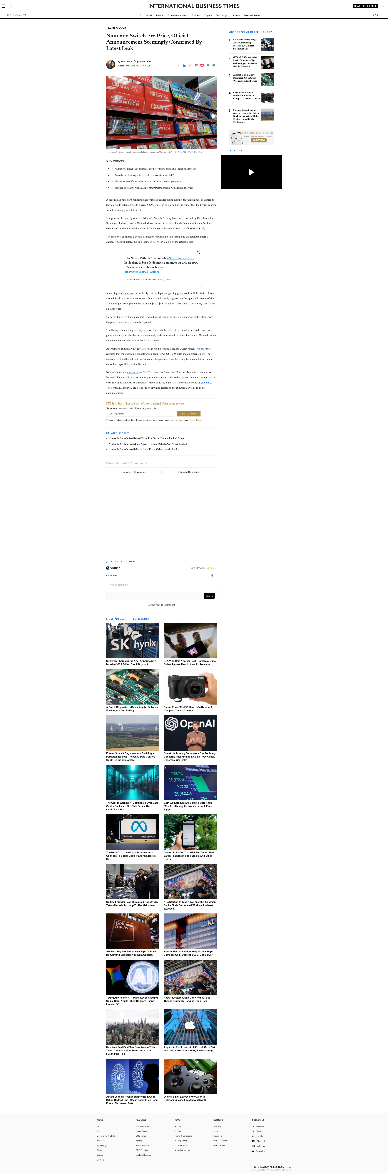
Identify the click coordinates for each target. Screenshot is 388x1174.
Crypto (208, 15)
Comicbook (127, 293)
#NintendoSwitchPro (180, 258)
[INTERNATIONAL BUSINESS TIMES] (194, 6)
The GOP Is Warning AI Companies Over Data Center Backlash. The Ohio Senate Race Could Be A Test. (132, 806)
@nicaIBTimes (144, 61)
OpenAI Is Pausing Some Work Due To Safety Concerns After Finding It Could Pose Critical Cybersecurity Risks (190, 756)
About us (178, 1126)
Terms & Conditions (183, 1136)
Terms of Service (177, 420)
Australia (217, 1126)
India (215, 1131)
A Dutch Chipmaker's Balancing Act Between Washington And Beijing (245, 78)
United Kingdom (220, 1140)
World (149, 15)
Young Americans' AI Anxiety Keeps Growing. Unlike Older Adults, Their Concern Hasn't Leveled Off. (132, 1001)
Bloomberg (123, 322)
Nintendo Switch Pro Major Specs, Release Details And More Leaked (148, 444)
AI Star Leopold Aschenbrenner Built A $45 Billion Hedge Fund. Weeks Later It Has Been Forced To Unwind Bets (132, 1100)
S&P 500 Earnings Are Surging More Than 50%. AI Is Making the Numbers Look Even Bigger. (188, 806)
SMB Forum (141, 1136)
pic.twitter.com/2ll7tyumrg (141, 271)
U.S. (139, 15)
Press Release (142, 1145)
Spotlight (140, 1140)
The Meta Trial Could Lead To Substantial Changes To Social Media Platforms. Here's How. (131, 855)
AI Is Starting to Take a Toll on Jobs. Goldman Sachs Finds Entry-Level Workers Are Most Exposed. (190, 905)
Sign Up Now (259, 140)
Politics (159, 15)
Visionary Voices (143, 1126)
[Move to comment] (214, 65)
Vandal (200, 348)
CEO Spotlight (142, 1150)
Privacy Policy (195, 420)
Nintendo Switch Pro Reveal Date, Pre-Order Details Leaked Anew (146, 438)
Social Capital (142, 1131)
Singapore (217, 1136)
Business (196, 15)
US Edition (376, 15)
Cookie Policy (181, 1145)
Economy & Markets (177, 15)
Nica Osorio (127, 61)
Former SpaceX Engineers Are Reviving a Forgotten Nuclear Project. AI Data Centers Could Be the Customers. (130, 756)
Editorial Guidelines (189, 472)
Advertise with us (182, 1150)
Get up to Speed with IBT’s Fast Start (256, 133)
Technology (221, 15)
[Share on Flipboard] (196, 65)
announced (133, 372)
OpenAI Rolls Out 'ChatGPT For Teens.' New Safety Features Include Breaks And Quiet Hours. (189, 855)
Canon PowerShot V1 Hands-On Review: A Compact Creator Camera (246, 95)
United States (219, 1145)
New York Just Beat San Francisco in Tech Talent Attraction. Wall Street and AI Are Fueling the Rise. (130, 1050)
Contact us (179, 1131)
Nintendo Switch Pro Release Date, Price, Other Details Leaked (144, 449)
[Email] (208, 65)
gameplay (206, 382)
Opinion (236, 15)
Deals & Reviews (252, 15)
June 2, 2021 (164, 279)
